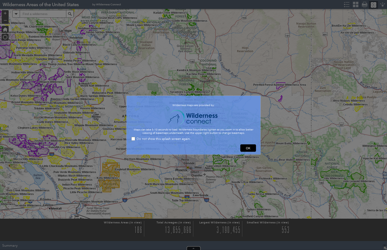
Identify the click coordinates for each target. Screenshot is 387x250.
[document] (193, 117)
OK (248, 148)
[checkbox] (193, 139)
